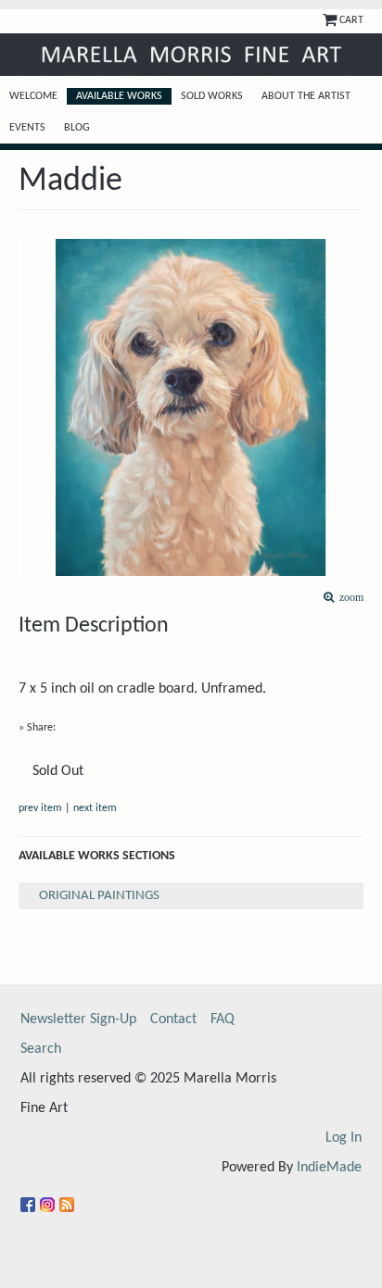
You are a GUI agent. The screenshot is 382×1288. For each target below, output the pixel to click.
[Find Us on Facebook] (30, 1197)
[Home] (191, 54)
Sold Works (212, 96)
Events (27, 127)
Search (40, 1049)
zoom (348, 598)
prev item (40, 808)
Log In (343, 1138)
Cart (351, 20)
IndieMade (329, 1167)
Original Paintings (99, 896)
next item (95, 808)
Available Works (119, 96)
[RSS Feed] (69, 1197)
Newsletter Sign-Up (78, 1019)
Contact (173, 1019)
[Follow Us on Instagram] (49, 1197)
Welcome (33, 96)
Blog (77, 127)
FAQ (222, 1019)
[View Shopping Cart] (331, 20)
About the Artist (305, 96)
